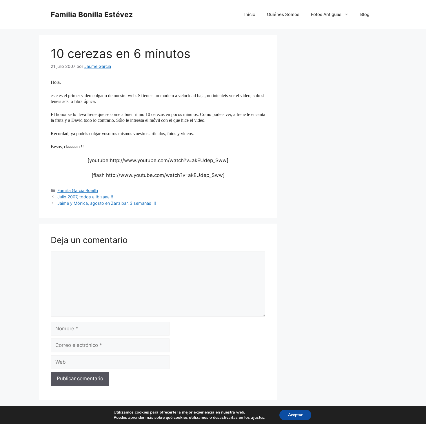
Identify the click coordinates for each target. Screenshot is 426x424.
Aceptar (295, 415)
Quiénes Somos (283, 14)
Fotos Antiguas (326, 14)
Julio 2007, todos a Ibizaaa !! (85, 196)
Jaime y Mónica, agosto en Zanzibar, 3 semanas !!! (106, 203)
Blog (364, 14)
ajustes (257, 417)
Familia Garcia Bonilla (77, 190)
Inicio (249, 14)
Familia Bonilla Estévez (92, 14)
